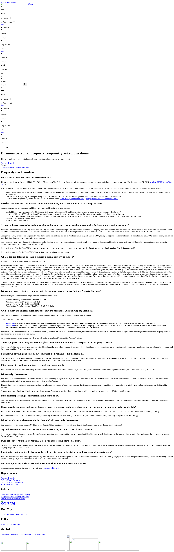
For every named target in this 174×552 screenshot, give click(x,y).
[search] (25, 84)
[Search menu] (87, 78)
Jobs (2, 24)
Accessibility (40, 534)
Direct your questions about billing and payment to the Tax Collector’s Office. (89, 199)
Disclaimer (16, 524)
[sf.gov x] (10, 504)
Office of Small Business (10, 480)
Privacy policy (6, 524)
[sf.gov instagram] (5, 504)
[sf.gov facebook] (2, 504)
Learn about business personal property (15, 494)
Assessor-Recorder (8, 163)
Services (4, 514)
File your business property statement (15, 167)
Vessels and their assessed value (13, 499)
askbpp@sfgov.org (51, 468)
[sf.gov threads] (8, 504)
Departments (12, 514)
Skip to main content (8, 2)
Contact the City (7, 534)
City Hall (23, 514)
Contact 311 (30, 534)
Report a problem (19, 534)
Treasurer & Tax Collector (10, 484)
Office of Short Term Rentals (12, 482)
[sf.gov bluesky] (13, 504)
